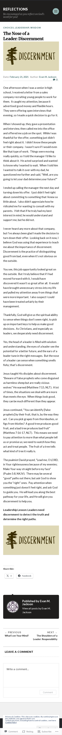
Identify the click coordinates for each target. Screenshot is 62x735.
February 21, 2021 (19, 77)
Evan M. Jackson (47, 77)
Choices (8, 27)
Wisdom (35, 27)
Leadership (22, 27)
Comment (48, 692)
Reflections (15, 9)
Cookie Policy (11, 722)
